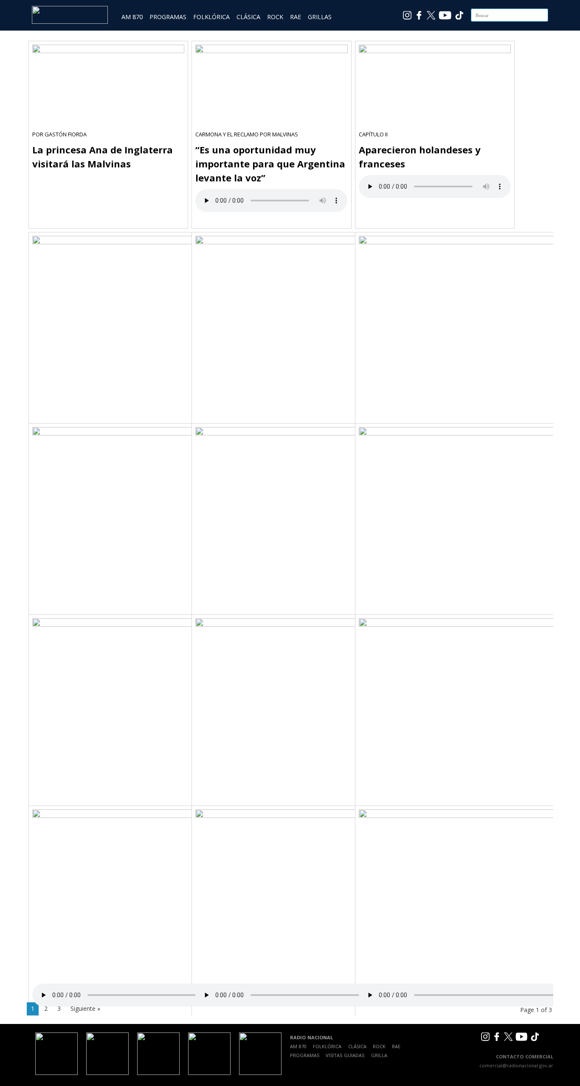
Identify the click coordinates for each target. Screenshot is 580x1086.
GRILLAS (320, 17)
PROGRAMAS (167, 17)
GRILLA (379, 1055)
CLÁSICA (248, 17)
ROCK (275, 17)
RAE (295, 17)
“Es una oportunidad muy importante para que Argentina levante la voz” (270, 163)
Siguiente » (85, 1008)
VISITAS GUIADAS (345, 1055)
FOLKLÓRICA (211, 17)
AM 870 (132, 17)
